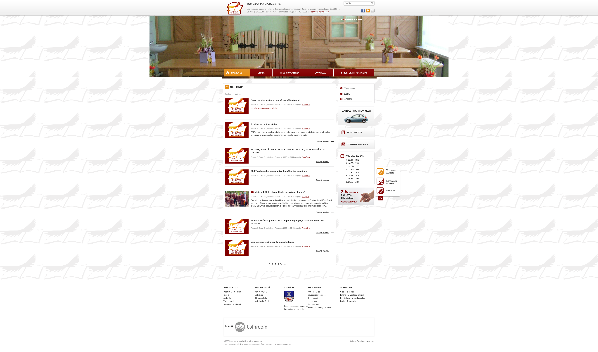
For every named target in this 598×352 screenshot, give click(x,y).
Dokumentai (313, 298)
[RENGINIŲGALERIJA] (290, 72)
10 (361, 19)
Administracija (261, 292)
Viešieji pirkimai (347, 292)
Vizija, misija (349, 88)
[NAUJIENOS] (236, 72)
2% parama (312, 301)
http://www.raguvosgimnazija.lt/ (264, 108)
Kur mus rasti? (314, 304)
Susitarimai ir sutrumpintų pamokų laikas (272, 242)
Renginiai (305, 196)
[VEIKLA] (261, 72)
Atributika (348, 99)
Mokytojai (259, 295)
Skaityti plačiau (322, 141)
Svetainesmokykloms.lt (366, 341)
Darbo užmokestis (348, 301)
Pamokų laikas (314, 292)
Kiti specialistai (261, 298)
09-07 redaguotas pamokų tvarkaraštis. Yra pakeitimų (279, 171)
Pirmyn (283, 264)
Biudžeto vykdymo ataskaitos (352, 298)
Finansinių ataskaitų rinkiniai (352, 295)
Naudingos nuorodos (316, 295)
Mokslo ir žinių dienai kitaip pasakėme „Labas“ (280, 192)
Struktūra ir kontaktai (232, 304)
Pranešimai (306, 104)
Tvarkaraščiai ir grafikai (391, 182)
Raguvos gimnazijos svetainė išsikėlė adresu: (275, 100)
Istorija (347, 94)
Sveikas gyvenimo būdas (264, 124)
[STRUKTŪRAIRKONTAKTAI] (354, 72)
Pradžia (228, 94)
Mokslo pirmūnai (262, 301)
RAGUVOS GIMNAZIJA (235, 8)
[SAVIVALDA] (320, 72)
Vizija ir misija (229, 301)
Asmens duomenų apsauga (319, 307)
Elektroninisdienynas (391, 171)
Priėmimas (390, 190)
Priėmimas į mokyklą (232, 292)
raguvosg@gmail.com (320, 12)
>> (291, 264)
